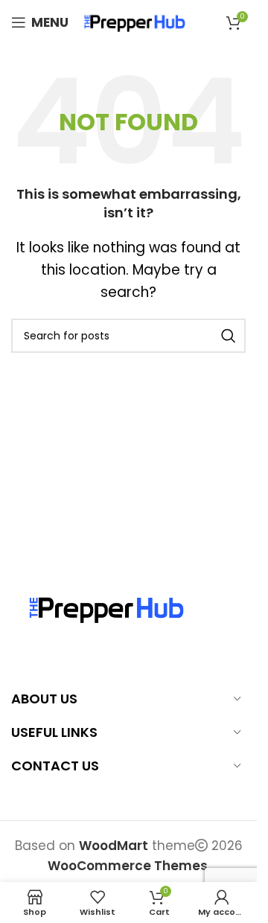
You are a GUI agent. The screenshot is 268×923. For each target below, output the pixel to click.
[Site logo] (134, 22)
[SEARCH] (228, 336)
